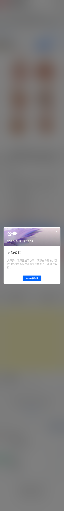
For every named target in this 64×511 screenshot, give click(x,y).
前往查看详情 (32, 278)
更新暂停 (14, 253)
